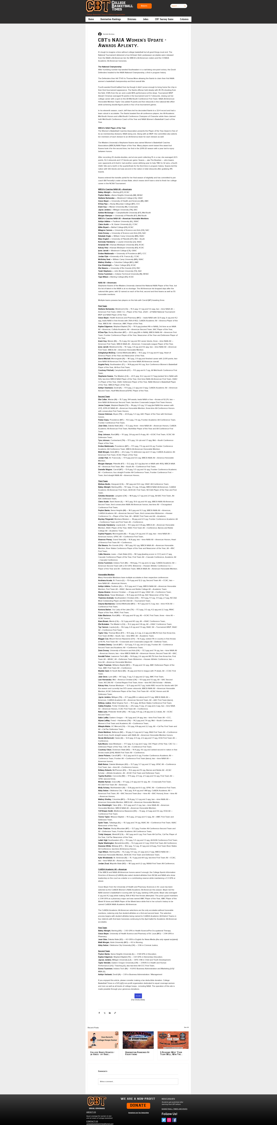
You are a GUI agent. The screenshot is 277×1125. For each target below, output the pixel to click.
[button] (177, 542)
